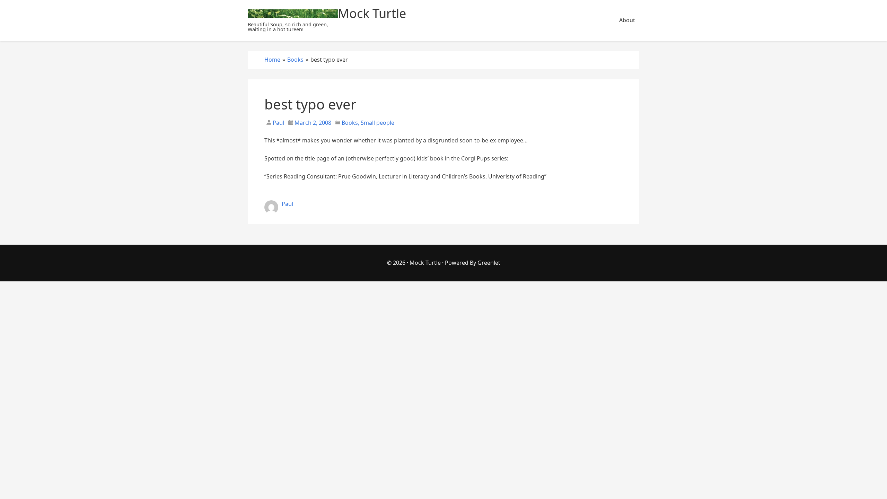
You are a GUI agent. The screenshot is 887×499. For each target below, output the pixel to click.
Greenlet (488, 262)
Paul (277, 122)
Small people (377, 122)
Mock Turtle (425, 262)
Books (350, 122)
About (627, 20)
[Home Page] (293, 14)
